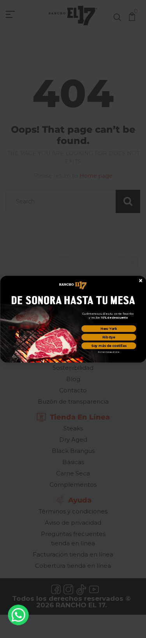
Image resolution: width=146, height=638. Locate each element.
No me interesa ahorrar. (109, 352)
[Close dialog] (140, 280)
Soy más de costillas (108, 345)
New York (108, 328)
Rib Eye (108, 337)
